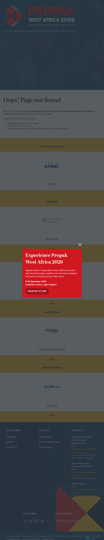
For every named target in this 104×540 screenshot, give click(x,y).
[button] (80, 244)
